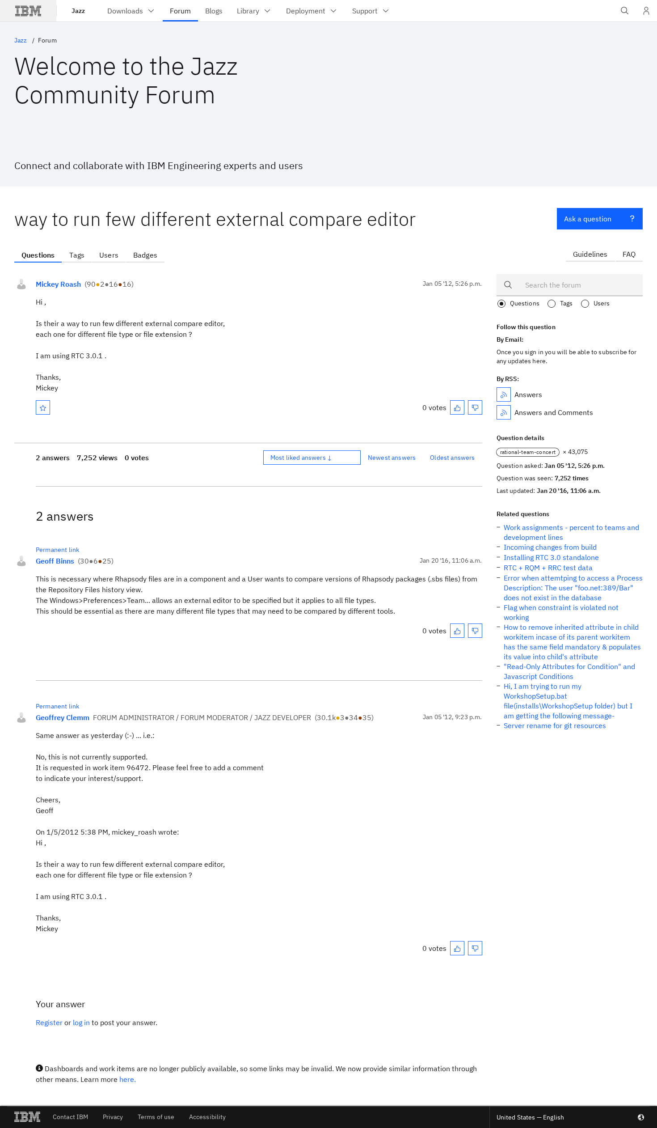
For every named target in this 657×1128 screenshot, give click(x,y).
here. (127, 1079)
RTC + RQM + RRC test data (548, 567)
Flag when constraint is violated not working (561, 612)
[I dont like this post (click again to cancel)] (475, 407)
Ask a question (587, 218)
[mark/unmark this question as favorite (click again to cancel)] (43, 407)
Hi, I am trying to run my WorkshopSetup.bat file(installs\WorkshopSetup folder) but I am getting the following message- (568, 701)
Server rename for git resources (555, 725)
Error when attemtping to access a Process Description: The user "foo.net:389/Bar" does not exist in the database (573, 587)
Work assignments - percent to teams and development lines (571, 532)
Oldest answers (452, 458)
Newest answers (392, 458)
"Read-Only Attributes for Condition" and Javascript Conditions (569, 671)
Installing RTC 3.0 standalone (551, 557)
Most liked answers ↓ (301, 458)
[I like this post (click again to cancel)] (457, 407)
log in (81, 1022)
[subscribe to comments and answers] (504, 412)
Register (49, 1022)
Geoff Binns (55, 560)
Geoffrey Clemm (62, 717)
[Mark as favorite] (43, 407)
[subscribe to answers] (504, 394)
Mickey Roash (58, 284)
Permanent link (57, 550)
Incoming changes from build (550, 547)
